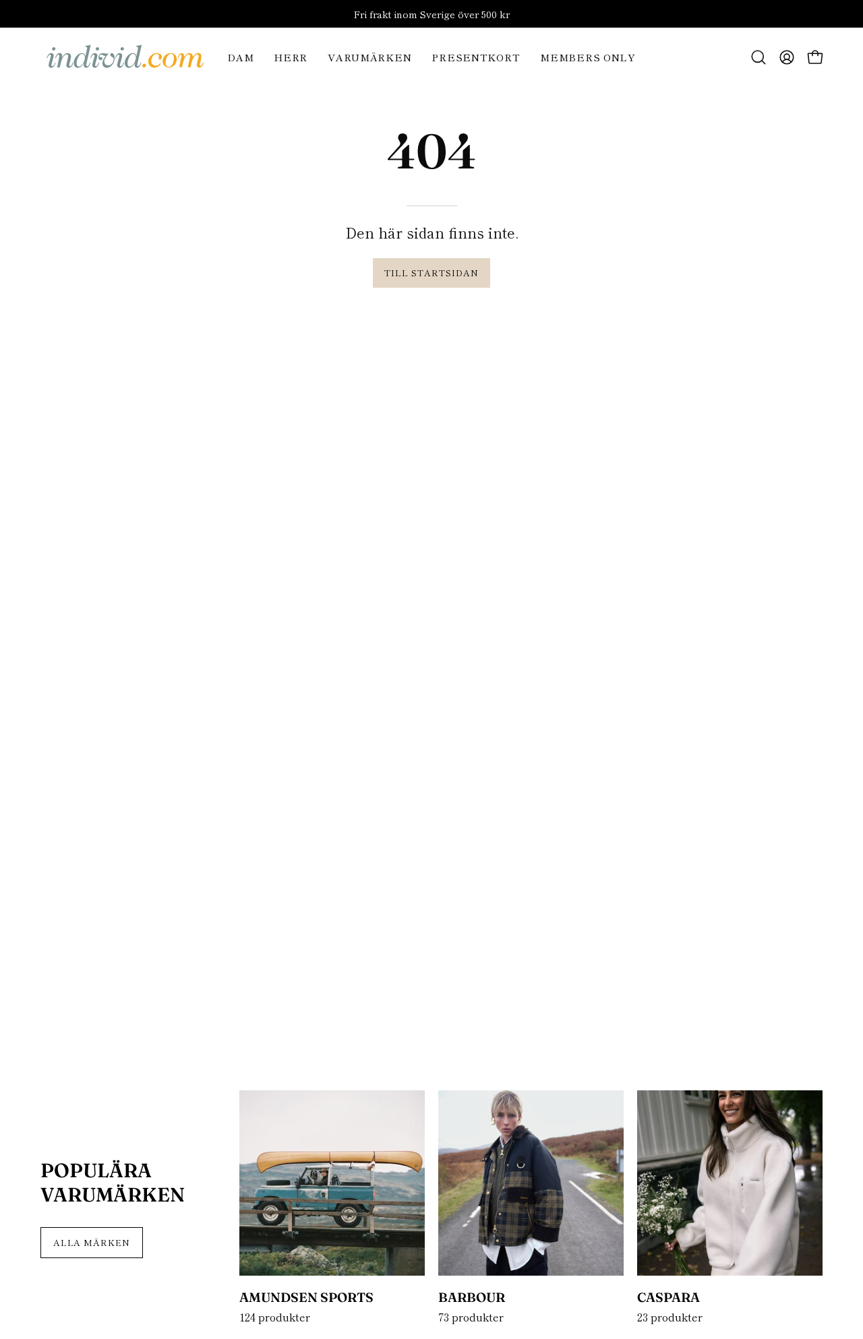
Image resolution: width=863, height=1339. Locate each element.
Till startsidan (431, 272)
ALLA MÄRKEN (92, 1242)
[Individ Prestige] (124, 57)
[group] (431, 14)
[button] (758, 57)
